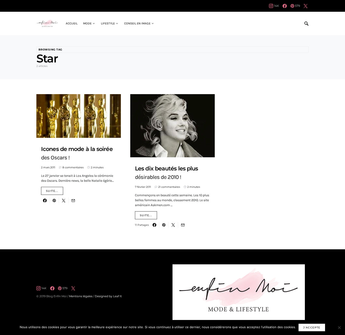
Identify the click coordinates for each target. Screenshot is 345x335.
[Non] (339, 327)
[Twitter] (305, 6)
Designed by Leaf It (108, 296)
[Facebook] (285, 6)
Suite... (52, 191)
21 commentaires (169, 187)
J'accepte (311, 327)
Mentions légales (80, 296)
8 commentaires (73, 167)
